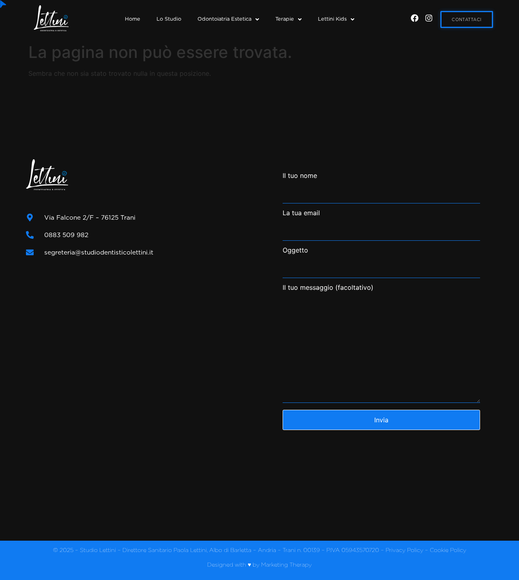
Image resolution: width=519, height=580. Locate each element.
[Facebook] (414, 18)
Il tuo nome (300, 176)
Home (132, 19)
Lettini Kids (332, 19)
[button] (228, 19)
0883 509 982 (66, 235)
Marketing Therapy (286, 564)
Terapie (284, 19)
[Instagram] (429, 18)
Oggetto (295, 250)
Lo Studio (169, 19)
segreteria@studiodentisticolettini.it (98, 252)
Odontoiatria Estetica (224, 19)
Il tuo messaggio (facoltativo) (328, 287)
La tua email (301, 213)
